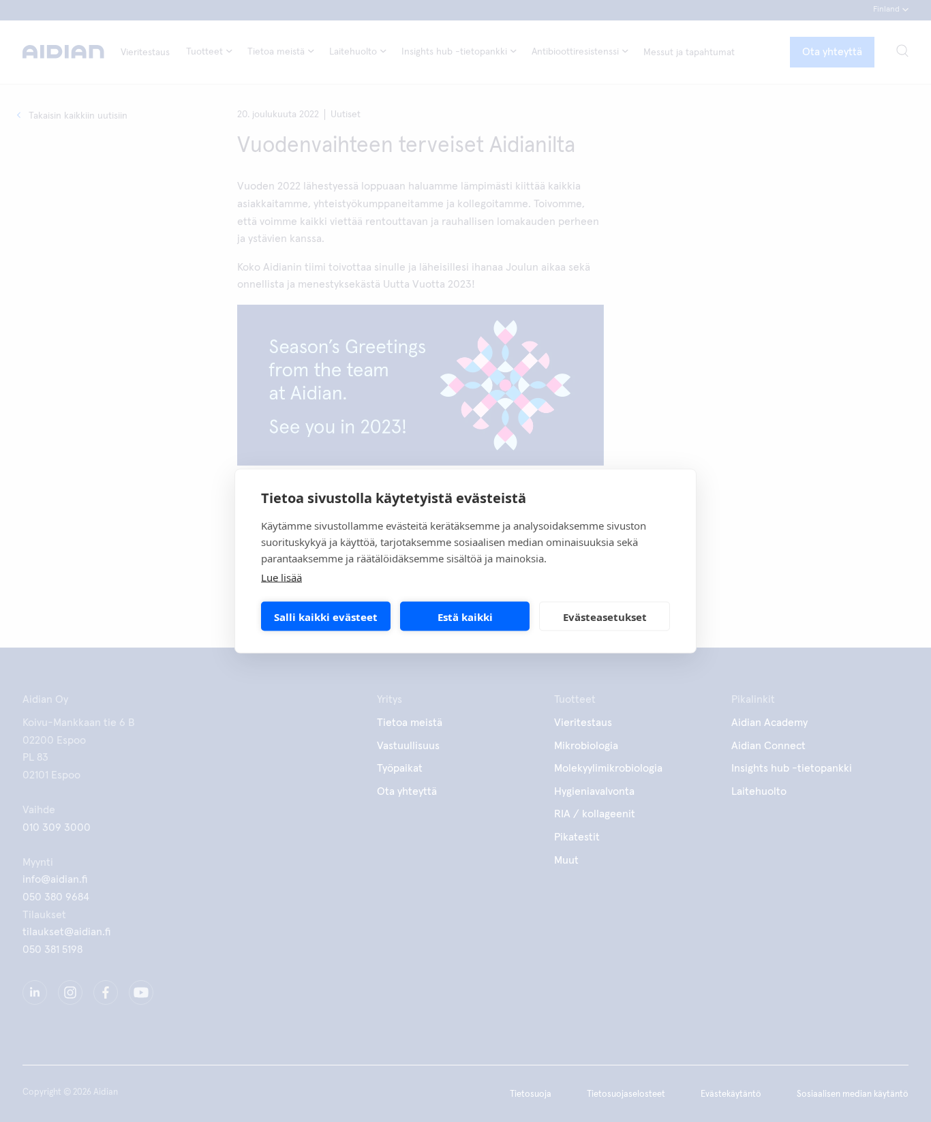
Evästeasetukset (605, 616)
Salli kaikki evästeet (326, 616)
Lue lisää (281, 577)
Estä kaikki (465, 616)
